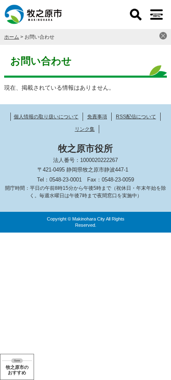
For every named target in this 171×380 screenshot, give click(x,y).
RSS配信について (136, 117)
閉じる (163, 35)
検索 (135, 14)
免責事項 (97, 117)
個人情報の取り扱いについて (46, 117)
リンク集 (85, 129)
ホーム (11, 37)
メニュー (156, 14)
